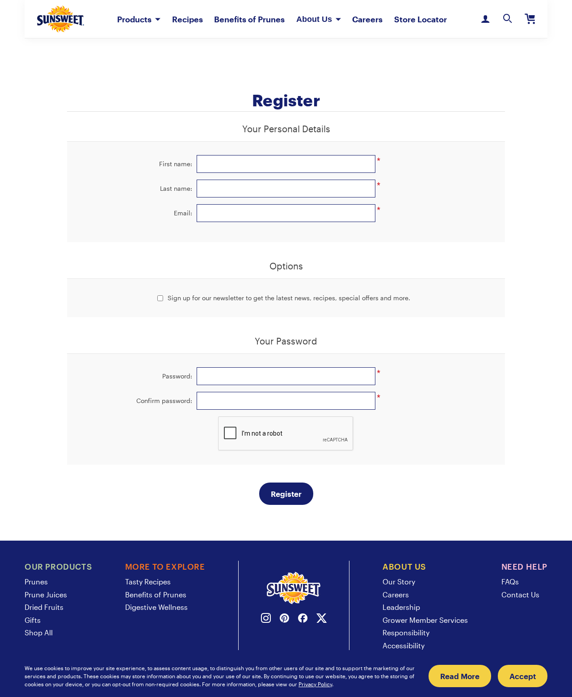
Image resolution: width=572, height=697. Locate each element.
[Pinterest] (284, 619)
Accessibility (404, 645)
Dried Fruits (44, 607)
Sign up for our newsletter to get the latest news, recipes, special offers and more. (289, 298)
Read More (459, 676)
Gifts (33, 620)
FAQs (510, 581)
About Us (314, 19)
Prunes (36, 581)
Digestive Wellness (156, 607)
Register (286, 493)
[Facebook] (302, 619)
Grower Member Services (425, 620)
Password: (177, 376)
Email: (183, 213)
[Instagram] (266, 619)
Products (134, 19)
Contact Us (520, 594)
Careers (367, 19)
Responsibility (406, 632)
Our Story (399, 581)
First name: (175, 164)
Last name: (176, 188)
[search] (507, 19)
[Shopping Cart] (530, 19)
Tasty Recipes (148, 581)
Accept (522, 676)
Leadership (401, 607)
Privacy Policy (315, 684)
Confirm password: (164, 400)
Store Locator (420, 19)
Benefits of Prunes (249, 19)
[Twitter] (321, 619)
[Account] (485, 19)
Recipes (187, 19)
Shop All (39, 632)
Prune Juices (46, 594)
